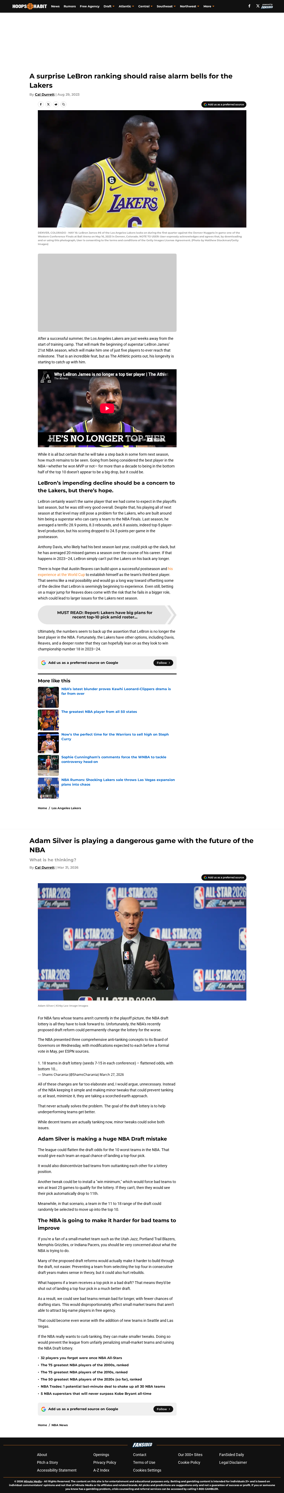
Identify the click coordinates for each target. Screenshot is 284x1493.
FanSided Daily (231, 1454)
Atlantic (125, 6)
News (55, 6)
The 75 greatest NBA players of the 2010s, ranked (84, 1372)
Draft (107, 6)
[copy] (63, 104)
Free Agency (89, 6)
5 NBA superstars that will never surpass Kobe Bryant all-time (96, 1394)
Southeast (165, 6)
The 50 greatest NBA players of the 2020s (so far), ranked (91, 1379)
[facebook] (249, 6)
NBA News (60, 1425)
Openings (101, 1454)
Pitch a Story (47, 1462)
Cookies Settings (147, 1470)
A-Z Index (101, 1470)
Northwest (188, 6)
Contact (139, 1454)
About (42, 1454)
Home (42, 808)
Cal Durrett (45, 95)
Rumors (70, 6)
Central (143, 6)
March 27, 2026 (112, 1074)
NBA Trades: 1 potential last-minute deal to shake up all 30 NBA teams (103, 1386)
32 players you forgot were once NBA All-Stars (81, 1358)
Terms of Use (144, 1462)
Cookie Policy (189, 1462)
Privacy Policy (104, 1462)
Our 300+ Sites (190, 1454)
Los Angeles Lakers (66, 808)
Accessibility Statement (57, 1470)
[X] (258, 6)
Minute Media (33, 1481)
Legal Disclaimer (233, 1462)
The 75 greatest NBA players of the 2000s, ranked (85, 1365)
